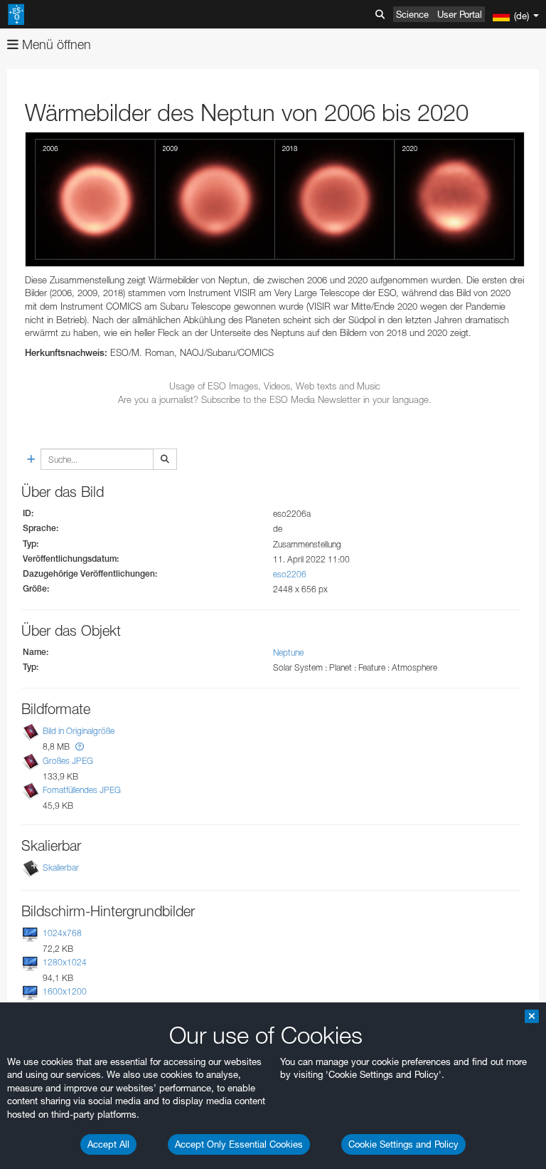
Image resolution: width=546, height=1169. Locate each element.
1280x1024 (65, 962)
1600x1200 (65, 991)
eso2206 (289, 574)
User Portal (459, 14)
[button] (79, 746)
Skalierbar (61, 867)
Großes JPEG (68, 760)
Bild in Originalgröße (78, 731)
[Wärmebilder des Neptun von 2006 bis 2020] (275, 199)
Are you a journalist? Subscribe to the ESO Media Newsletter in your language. (275, 399)
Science (412, 14)
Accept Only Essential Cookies (239, 1144)
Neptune (288, 652)
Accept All (108, 1144)
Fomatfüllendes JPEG (82, 790)
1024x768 (62, 933)
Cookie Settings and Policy (403, 1144)
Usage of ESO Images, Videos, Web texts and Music (274, 386)
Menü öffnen (54, 44)
